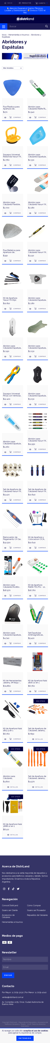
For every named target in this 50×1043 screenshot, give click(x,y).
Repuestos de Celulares (37, 915)
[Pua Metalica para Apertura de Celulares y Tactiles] (5, 261)
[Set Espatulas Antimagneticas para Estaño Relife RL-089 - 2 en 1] (30, 643)
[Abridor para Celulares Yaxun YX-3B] (30, 213)
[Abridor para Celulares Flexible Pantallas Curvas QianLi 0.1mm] (5, 213)
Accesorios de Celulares (8, 916)
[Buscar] (46, 26)
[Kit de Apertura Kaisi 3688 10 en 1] (12, 813)
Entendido (25, 1038)
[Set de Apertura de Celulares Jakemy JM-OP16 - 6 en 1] (37, 765)
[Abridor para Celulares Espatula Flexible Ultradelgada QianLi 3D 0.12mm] (30, 309)
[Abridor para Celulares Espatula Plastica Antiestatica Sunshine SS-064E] (5, 643)
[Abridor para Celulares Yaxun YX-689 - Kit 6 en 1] (30, 449)
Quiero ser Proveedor (36, 910)
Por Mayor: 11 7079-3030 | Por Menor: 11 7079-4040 (24, 992)
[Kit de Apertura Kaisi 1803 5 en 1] (5, 739)
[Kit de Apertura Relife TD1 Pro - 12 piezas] (30, 596)
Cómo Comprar (34, 905)
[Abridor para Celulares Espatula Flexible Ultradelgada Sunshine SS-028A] (30, 357)
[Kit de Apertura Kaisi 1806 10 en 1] (30, 691)
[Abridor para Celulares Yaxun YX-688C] (30, 261)
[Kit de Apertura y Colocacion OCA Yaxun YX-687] (30, 548)
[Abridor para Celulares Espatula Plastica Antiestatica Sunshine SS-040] (30, 165)
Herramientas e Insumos (18, 35)
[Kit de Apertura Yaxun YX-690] (5, 309)
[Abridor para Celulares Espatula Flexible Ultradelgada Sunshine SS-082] (5, 452)
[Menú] (3, 26)
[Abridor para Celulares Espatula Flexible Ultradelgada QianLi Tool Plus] (5, 357)
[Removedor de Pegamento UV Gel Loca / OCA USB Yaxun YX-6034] (5, 548)
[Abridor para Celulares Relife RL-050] (30, 118)
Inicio (4, 35)
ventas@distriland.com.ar (12, 997)
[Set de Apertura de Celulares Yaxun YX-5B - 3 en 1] (30, 500)
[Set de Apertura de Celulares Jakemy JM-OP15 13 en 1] (37, 717)
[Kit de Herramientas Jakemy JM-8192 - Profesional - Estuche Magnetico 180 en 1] (5, 691)
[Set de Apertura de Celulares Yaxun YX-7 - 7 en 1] (5, 500)
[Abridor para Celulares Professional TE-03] (12, 765)
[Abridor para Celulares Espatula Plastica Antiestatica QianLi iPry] (30, 404)
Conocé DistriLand (10, 905)
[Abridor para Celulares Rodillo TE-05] (5, 596)
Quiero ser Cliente (10, 910)
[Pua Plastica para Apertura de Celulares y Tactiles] (5, 118)
